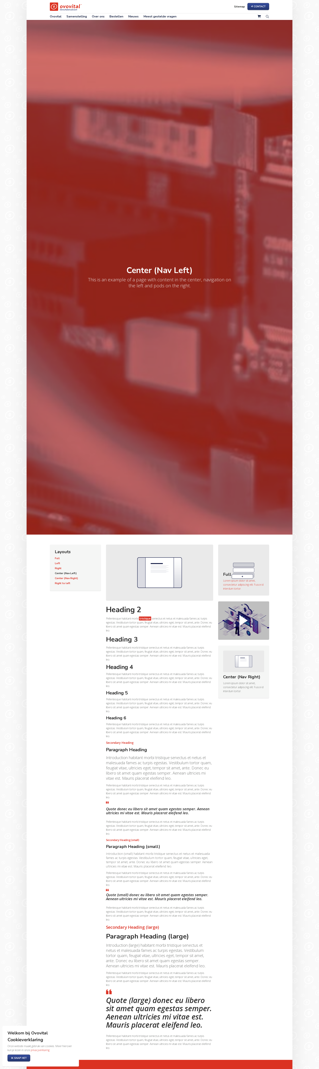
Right (58, 568)
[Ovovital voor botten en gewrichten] (66, 6)
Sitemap (239, 6)
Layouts (62, 552)
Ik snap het (19, 1058)
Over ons (98, 16)
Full (57, 558)
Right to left (62, 583)
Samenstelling (76, 16)
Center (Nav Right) (66, 578)
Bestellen (116, 16)
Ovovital (55, 16)
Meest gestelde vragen (160, 16)
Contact (260, 6)
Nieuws (133, 16)
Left (57, 563)
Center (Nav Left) (66, 573)
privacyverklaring (40, 1050)
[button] (259, 18)
